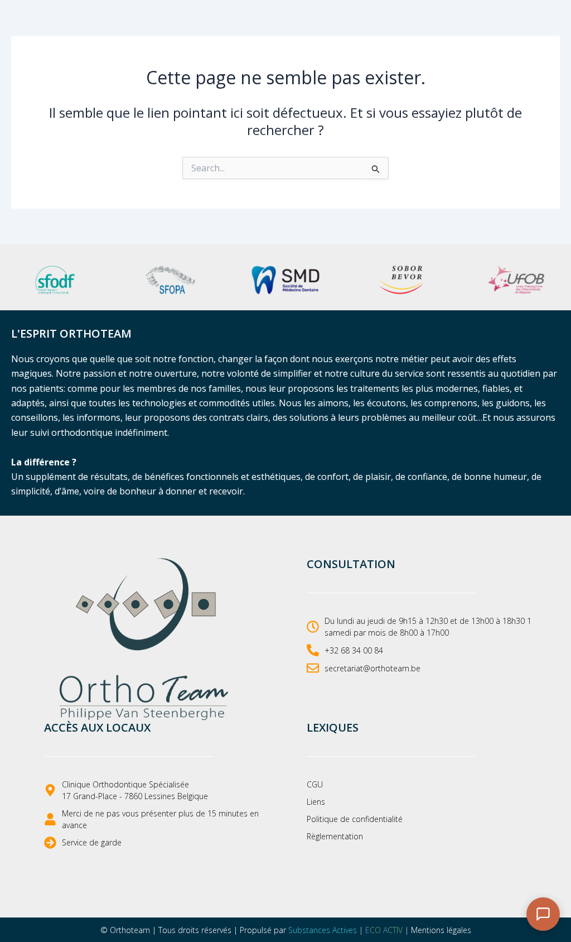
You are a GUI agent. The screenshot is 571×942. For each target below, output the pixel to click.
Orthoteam (130, 930)
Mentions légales (441, 930)
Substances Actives (322, 930)
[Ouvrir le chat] (543, 914)
